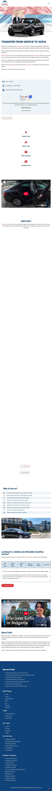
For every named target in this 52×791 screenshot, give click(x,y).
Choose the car (29, 64)
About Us (7, 726)
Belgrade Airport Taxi (10, 739)
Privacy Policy (8, 716)
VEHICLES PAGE (25, 472)
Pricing (7, 696)
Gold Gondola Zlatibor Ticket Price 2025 (15, 679)
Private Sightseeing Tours (11, 745)
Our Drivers (8, 730)
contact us (25, 576)
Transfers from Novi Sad (11, 760)
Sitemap (7, 705)
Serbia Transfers (5, 55)
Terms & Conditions (10, 713)
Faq (6, 703)
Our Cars (7, 728)
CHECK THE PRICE (7, 118)
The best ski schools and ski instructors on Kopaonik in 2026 (19, 675)
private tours (26, 165)
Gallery (7, 733)
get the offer (25, 466)
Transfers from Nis (9, 762)
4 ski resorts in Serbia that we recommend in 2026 (17, 681)
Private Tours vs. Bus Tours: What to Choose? (16, 686)
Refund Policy (8, 718)
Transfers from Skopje (10, 767)
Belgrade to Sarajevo (10, 776)
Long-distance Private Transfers (13, 741)
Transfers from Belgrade (11, 758)
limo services (36, 55)
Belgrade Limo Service (10, 743)
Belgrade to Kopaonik (10, 780)
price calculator (8, 571)
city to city (26, 146)
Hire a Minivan (8, 750)
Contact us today (7, 585)
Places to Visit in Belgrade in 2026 (13, 683)
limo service (26, 156)
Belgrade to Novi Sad (10, 778)
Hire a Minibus (8, 748)
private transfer (21, 46)
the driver (12, 69)
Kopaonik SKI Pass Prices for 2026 (13, 677)
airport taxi (26, 136)
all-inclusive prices (10, 64)
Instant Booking (9, 698)
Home (6, 694)
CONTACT (7, 707)
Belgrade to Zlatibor (10, 771)
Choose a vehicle (6, 224)
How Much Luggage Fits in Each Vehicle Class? (16, 672)
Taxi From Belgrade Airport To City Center (15, 769)
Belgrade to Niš (9, 773)
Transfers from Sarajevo (11, 765)
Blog (6, 700)
